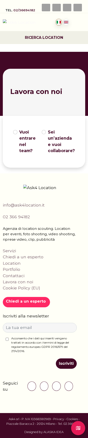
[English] (66, 22)
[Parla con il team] (78, 428)
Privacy (58, 419)
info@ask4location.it (24, 205)
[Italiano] (59, 22)
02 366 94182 (16, 216)
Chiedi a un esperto (23, 256)
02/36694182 (24, 10)
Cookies (72, 419)
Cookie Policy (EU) (21, 287)
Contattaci (13, 275)
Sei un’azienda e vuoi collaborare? (61, 141)
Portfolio (11, 269)
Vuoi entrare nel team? (27, 141)
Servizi (9, 250)
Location (12, 263)
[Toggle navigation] (82, 22)
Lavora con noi (18, 281)
